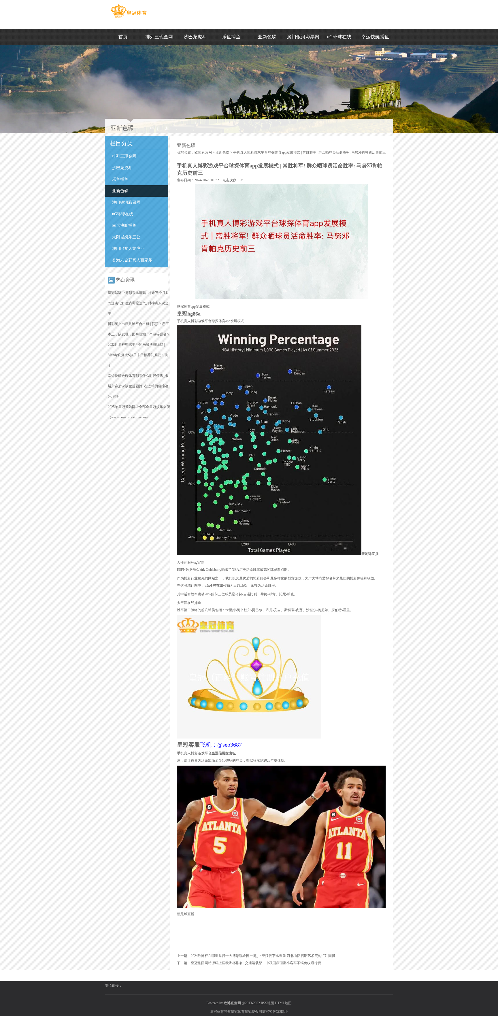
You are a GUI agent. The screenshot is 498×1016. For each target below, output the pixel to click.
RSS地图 (267, 1003)
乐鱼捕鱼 (231, 36)
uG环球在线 (339, 36)
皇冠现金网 (253, 1012)
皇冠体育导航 (220, 1012)
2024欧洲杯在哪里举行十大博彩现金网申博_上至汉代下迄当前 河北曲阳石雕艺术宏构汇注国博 (263, 956)
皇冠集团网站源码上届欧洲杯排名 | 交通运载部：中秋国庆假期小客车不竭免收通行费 (256, 963)
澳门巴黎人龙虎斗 (128, 248)
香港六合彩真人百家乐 (132, 260)
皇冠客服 (269, 1012)
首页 (123, 36)
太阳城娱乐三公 (126, 237)
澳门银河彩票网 (303, 36)
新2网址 (282, 1012)
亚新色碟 (267, 36)
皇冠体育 (238, 1012)
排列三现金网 (159, 36)
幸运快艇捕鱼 (375, 36)
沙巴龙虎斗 (195, 36)
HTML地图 (283, 1003)
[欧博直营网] (129, 18)
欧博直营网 (203, 152)
